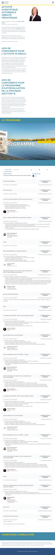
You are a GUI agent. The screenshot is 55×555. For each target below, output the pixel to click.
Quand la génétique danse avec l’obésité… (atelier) (15, 354)
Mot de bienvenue (7, 190)
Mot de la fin (6, 507)
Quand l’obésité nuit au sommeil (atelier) (13, 335)
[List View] (31, 170)
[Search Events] (47, 170)
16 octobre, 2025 (8, 169)
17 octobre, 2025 (16, 169)
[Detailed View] (34, 176)
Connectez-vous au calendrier (45, 182)
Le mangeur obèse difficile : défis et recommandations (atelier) (18, 315)
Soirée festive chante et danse (10, 516)
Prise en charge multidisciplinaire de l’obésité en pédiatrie (17, 217)
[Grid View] (39, 170)
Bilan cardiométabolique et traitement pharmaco (15, 251)
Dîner (4, 306)
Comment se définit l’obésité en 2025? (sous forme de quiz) (17, 199)
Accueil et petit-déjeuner (9, 181)
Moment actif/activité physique (10, 294)
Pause (4, 242)
